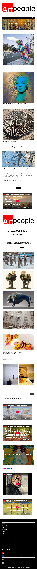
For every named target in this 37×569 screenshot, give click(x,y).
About (3, 521)
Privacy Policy (4, 529)
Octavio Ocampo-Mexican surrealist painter (18, 555)
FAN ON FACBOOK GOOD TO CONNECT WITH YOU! (12, 398)
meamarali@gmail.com (26, 539)
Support (3, 531)
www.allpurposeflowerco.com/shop (9, 353)
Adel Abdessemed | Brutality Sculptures (9, 329)
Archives (4, 358)
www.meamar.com (19, 386)
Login (3, 533)
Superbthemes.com (27, 567)
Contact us (4, 523)
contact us (22, 247)
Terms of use (13, 552)
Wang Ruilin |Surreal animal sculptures (9, 309)
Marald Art (12, 562)
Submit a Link (4, 525)
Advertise (3, 527)
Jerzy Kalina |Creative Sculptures (8, 270)
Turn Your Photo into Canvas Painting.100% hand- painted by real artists (18, 455)
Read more (18, 187)
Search (4, 391)
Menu (32, 17)
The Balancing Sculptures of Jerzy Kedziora (18, 169)
